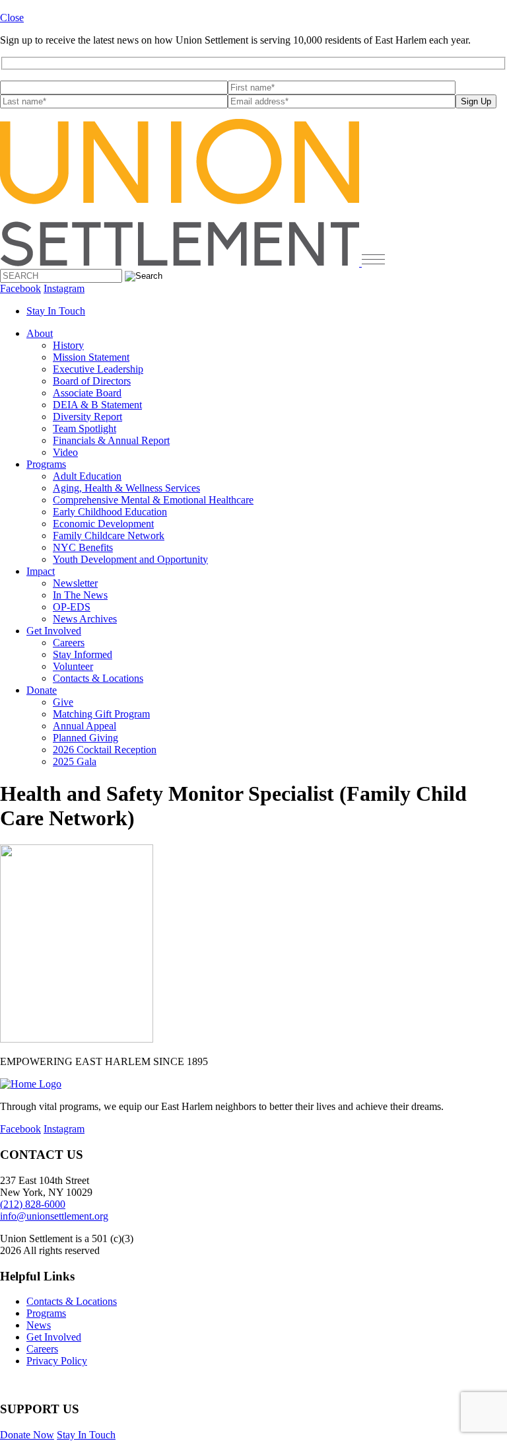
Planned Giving (85, 737)
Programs (46, 464)
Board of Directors (92, 381)
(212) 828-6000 (32, 1204)
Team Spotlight (84, 428)
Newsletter (75, 583)
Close (12, 17)
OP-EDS (71, 606)
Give (63, 702)
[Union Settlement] (181, 262)
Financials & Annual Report (111, 440)
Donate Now (27, 1434)
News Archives (85, 618)
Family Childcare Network (108, 535)
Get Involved (53, 630)
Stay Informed (82, 654)
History (68, 345)
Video (65, 452)
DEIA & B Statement (97, 404)
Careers (68, 642)
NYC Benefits (83, 547)
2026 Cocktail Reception (104, 749)
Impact (40, 571)
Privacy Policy (56, 1360)
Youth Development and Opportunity (130, 559)
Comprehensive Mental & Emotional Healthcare (153, 499)
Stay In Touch (55, 310)
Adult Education (87, 476)
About (39, 333)
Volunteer (73, 666)
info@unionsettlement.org (54, 1216)
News (38, 1325)
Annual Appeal (84, 725)
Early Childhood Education (110, 511)
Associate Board (87, 392)
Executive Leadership (98, 369)
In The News (80, 595)
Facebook (20, 288)
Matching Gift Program (101, 714)
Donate (41, 690)
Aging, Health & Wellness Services (126, 488)
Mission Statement (91, 357)
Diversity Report (87, 416)
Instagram (64, 288)
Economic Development (103, 523)
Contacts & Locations (98, 678)
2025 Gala (74, 761)
